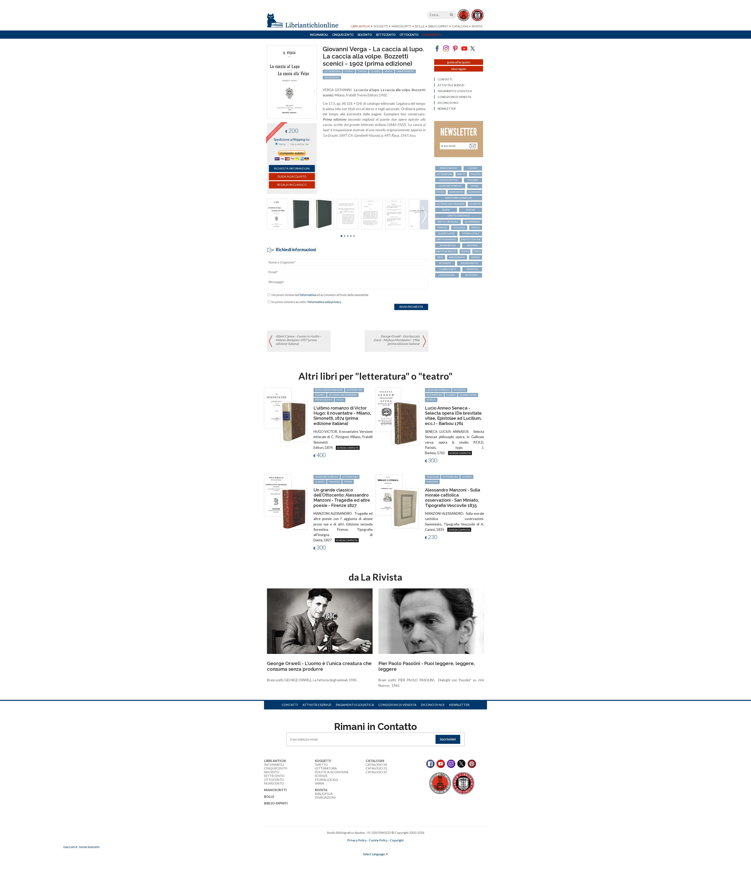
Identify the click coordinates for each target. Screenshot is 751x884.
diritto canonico (459, 215)
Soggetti (381, 26)
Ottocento (409, 34)
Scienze (321, 775)
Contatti (445, 79)
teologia (459, 227)
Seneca (431, 399)
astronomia (447, 274)
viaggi (477, 251)
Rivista (477, 26)
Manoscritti (401, 26)
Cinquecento (342, 34)
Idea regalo (458, 69)
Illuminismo (472, 221)
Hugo (340, 399)
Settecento (385, 34)
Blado (446, 209)
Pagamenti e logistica (455, 91)
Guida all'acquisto (291, 176)
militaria (472, 245)
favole (475, 227)
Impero (475, 257)
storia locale (470, 233)
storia (475, 185)
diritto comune (471, 239)
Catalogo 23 (376, 768)
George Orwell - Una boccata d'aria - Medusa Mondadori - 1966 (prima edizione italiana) (397, 339)
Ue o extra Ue (299, 144)
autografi (471, 274)
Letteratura (326, 768)
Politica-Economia (331, 772)
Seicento (365, 34)
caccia (362, 71)
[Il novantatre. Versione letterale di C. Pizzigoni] (277, 407)
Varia (319, 783)
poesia (441, 191)
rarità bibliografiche (458, 197)
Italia (282, 144)
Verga (388, 71)
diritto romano (446, 239)
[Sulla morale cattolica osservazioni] (389, 494)
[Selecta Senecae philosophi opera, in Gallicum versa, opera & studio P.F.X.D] (388, 409)
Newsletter (447, 108)
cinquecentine (448, 179)
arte (440, 257)
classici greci (447, 269)
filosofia (475, 203)
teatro (349, 71)
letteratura (332, 71)
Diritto (321, 764)
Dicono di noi (448, 103)
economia (474, 191)
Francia (442, 227)
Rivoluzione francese (329, 389)
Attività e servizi (451, 85)
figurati (473, 179)
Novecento (431, 34)
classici (375, 71)
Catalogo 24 (376, 764)
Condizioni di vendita (454, 97)
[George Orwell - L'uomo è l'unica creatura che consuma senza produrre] (320, 621)
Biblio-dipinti (438, 26)
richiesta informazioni (292, 168)
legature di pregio (450, 185)
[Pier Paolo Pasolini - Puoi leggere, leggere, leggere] (431, 621)
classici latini (446, 233)
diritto (461, 174)
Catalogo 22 (376, 772)
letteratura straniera (450, 203)
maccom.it (364, 846)
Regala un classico (292, 184)
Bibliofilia (324, 793)
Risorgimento (469, 263)
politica (476, 174)
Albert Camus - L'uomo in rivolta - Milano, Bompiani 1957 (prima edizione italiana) (298, 339)
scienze (470, 209)
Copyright (397, 840)
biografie (445, 263)
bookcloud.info (383, 846)
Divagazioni (325, 797)
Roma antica (448, 245)
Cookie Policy (378, 840)
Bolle (419, 26)
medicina (472, 269)
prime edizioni (405, 71)
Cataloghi (460, 26)
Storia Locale (326, 779)
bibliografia (457, 257)
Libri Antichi (360, 26)
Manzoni (334, 481)
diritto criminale (447, 221)
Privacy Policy (357, 840)
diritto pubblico (446, 251)
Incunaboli (319, 34)
